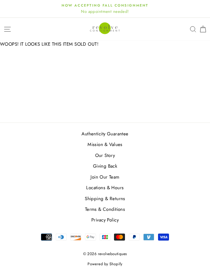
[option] (105, 9)
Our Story (105, 155)
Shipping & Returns (105, 198)
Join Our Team (105, 177)
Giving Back (105, 166)
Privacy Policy (105, 220)
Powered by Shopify (105, 264)
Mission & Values (105, 144)
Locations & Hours (105, 187)
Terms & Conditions (105, 209)
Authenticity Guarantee (104, 133)
